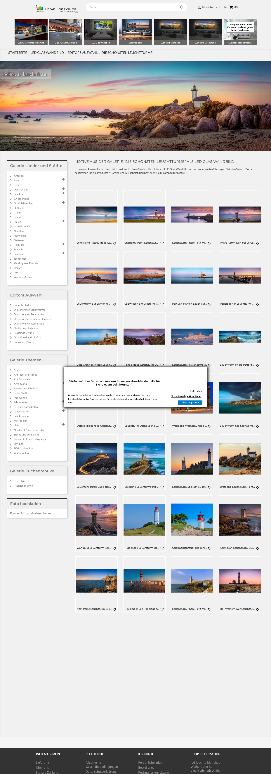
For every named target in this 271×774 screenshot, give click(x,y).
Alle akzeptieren (190, 402)
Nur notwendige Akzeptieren (186, 396)
